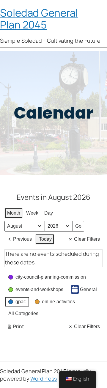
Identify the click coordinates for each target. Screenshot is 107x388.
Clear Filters (87, 239)
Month (13, 212)
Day (48, 212)
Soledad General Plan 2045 (39, 18)
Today (45, 239)
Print (15, 327)
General (88, 289)
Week (32, 212)
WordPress (43, 378)
